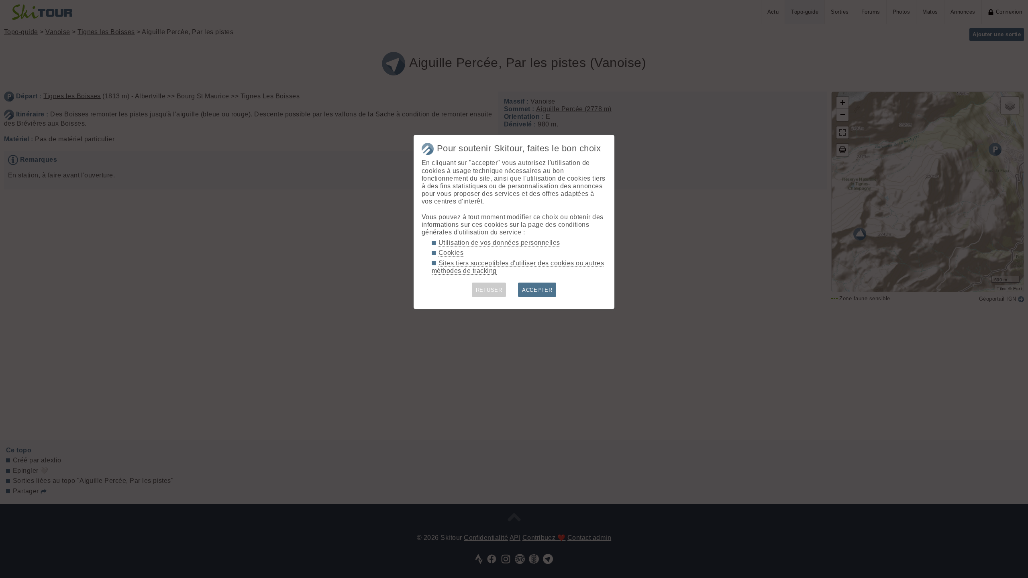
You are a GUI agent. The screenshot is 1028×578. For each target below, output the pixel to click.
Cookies (451, 252)
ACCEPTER (537, 290)
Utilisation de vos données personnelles (499, 242)
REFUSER (489, 290)
